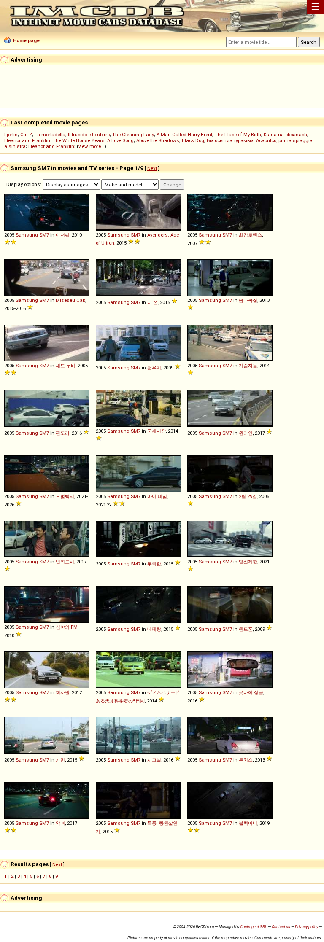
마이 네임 (157, 496)
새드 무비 (66, 366)
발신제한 (248, 562)
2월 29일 (248, 496)
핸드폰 (246, 629)
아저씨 (63, 235)
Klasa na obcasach (285, 134)
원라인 (246, 433)
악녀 (60, 823)
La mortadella (50, 134)
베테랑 (154, 629)
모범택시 (65, 496)
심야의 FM (67, 627)
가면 (60, 760)
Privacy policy (306, 926)
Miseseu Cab (70, 300)
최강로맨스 (250, 235)
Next (152, 168)
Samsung (27, 235)
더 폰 (152, 302)
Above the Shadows (157, 140)
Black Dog (193, 140)
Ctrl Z (26, 134)
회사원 (63, 692)
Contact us (281, 926)
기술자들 (248, 366)
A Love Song (120, 140)
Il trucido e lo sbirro (89, 134)
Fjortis (11, 134)
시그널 (154, 760)
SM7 (44, 235)
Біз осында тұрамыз (230, 140)
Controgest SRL (253, 926)
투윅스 (246, 760)
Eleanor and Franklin (51, 146)
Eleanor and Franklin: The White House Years (54, 140)
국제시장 (156, 431)
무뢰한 (154, 564)
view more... (91, 146)
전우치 (154, 368)
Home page (26, 40)
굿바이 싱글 (251, 692)
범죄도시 (65, 562)
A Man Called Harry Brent (184, 134)
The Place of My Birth (238, 134)
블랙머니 (248, 823)
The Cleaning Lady (133, 134)
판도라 (63, 433)
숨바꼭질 (248, 300)
